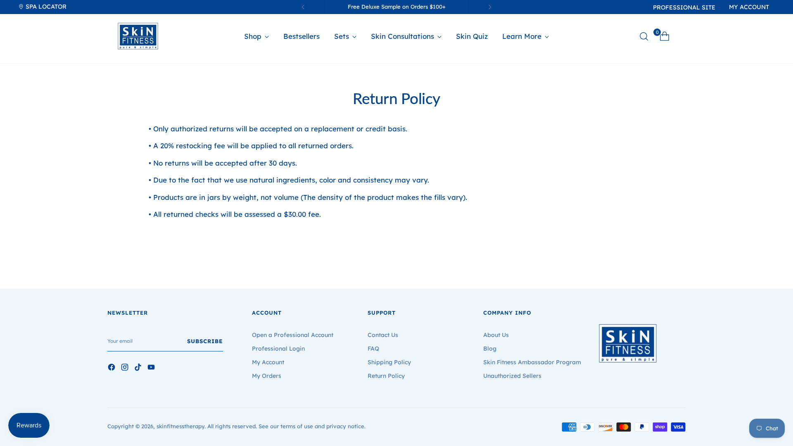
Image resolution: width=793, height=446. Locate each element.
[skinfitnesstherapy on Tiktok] (139, 368)
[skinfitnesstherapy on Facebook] (112, 368)
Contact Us (383, 335)
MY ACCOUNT (749, 7)
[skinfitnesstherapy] (138, 36)
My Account (268, 362)
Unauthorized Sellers (512, 376)
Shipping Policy (389, 362)
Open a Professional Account (292, 335)
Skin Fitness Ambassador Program (532, 362)
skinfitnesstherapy (180, 426)
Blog (489, 348)
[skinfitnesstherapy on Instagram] (126, 368)
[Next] (490, 7)
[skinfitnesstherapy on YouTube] (152, 368)
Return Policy (386, 376)
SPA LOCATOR (45, 6)
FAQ (373, 348)
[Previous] (303, 7)
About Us (496, 335)
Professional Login (278, 348)
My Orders (266, 376)
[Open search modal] (644, 36)
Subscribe (205, 341)
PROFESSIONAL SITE (684, 7)
